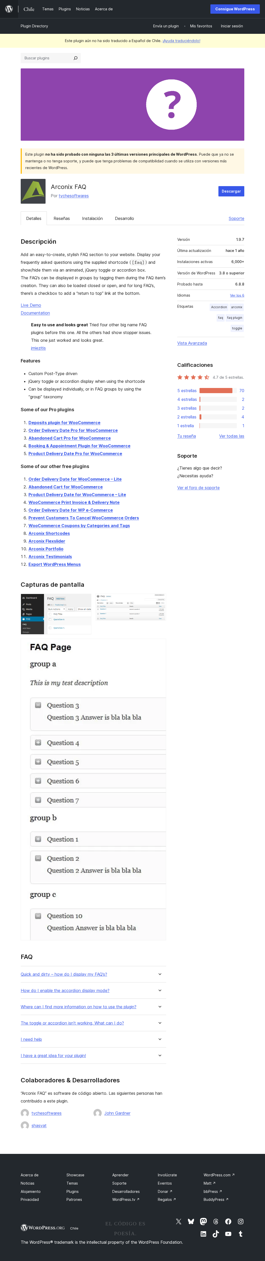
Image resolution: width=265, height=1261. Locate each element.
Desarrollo (124, 218)
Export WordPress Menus (54, 564)
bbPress (213, 1191)
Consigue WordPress (235, 9)
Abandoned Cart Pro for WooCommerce (69, 438)
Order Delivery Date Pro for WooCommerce (73, 430)
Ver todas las (231, 436)
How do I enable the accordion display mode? (65, 990)
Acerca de (30, 1175)
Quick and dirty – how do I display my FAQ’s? (64, 974)
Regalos (167, 1199)
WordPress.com (219, 1175)
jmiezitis (38, 348)
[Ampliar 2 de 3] (159, 600)
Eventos (165, 1183)
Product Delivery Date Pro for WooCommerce (75, 453)
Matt (210, 1183)
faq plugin (234, 318)
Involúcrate (167, 1175)
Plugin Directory (34, 26)
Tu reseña (186, 436)
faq (220, 318)
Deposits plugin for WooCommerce (64, 422)
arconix (236, 307)
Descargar (231, 191)
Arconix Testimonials (50, 556)
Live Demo (31, 305)
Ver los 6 (237, 295)
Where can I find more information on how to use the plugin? (78, 1006)
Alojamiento (31, 1191)
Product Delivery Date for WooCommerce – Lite (77, 494)
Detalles (33, 218)
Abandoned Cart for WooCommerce (65, 486)
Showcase (75, 1175)
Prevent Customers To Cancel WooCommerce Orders (83, 517)
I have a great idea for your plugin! (53, 1055)
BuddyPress (216, 1199)
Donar (165, 1191)
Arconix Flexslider (46, 541)
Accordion (219, 307)
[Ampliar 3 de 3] (159, 645)
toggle (237, 328)
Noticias (27, 1183)
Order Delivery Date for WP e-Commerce (70, 510)
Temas (72, 1183)
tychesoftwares (74, 195)
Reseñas (62, 218)
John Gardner (117, 1113)
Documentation (35, 312)
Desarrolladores (126, 1191)
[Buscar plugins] (75, 58)
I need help (31, 1039)
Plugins (73, 1191)
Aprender (120, 1175)
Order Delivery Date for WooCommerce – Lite (75, 479)
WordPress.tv (126, 1199)
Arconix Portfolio (45, 548)
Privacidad (30, 1199)
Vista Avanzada (192, 343)
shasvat (39, 1125)
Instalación (92, 218)
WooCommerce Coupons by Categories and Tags (79, 525)
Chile (74, 1228)
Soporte (236, 218)
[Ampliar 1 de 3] (84, 600)
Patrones (74, 1199)
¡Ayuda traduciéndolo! (181, 40)
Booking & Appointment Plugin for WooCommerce (79, 445)
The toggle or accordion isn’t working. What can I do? (72, 1023)
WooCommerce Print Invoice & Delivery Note (74, 502)
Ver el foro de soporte (198, 487)
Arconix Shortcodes (49, 533)
